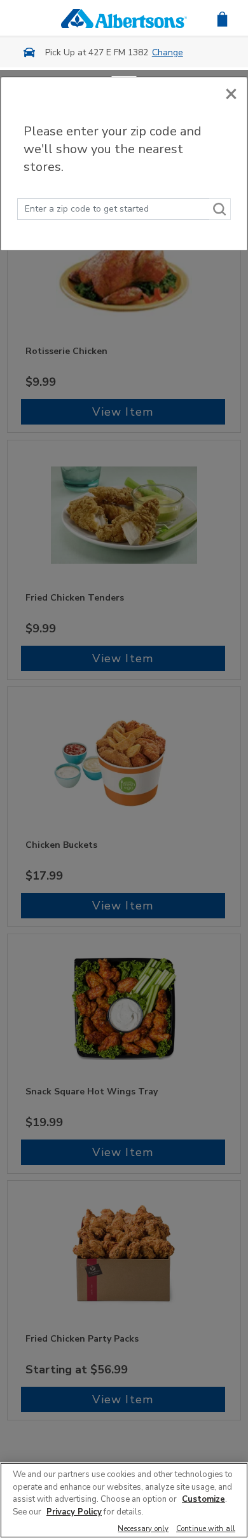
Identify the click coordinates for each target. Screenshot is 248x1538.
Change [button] (167, 52)
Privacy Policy (74, 1512)
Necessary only (143, 1529)
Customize (203, 1499)
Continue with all (205, 1529)
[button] (222, 18)
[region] (124, 1500)
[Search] (220, 209)
